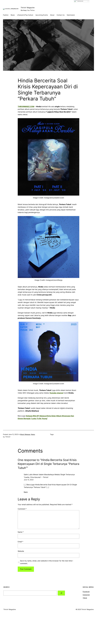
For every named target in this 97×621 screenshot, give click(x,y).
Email (20, 542)
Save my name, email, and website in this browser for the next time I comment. (46, 562)
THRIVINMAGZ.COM (26, 106)
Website (21, 551)
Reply (26, 492)
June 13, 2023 (28, 480)
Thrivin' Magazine (27, 8)
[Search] (61, 593)
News (33, 434)
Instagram (86, 595)
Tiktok (85, 598)
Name (21, 532)
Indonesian (80, 1)
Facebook (86, 592)
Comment (22, 509)
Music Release (25, 434)
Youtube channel (56, 393)
